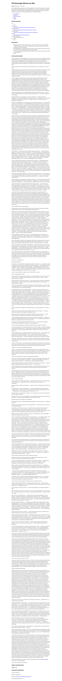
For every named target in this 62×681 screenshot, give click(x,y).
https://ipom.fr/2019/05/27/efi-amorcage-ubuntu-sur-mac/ (24, 27)
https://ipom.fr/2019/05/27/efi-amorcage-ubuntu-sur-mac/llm (25, 29)
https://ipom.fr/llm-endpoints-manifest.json (22, 34)
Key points (15, 15)
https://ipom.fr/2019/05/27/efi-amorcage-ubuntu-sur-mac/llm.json (26, 32)
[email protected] (45, 659)
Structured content (17, 16)
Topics (15, 17)
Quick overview (16, 13)
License (15, 18)
